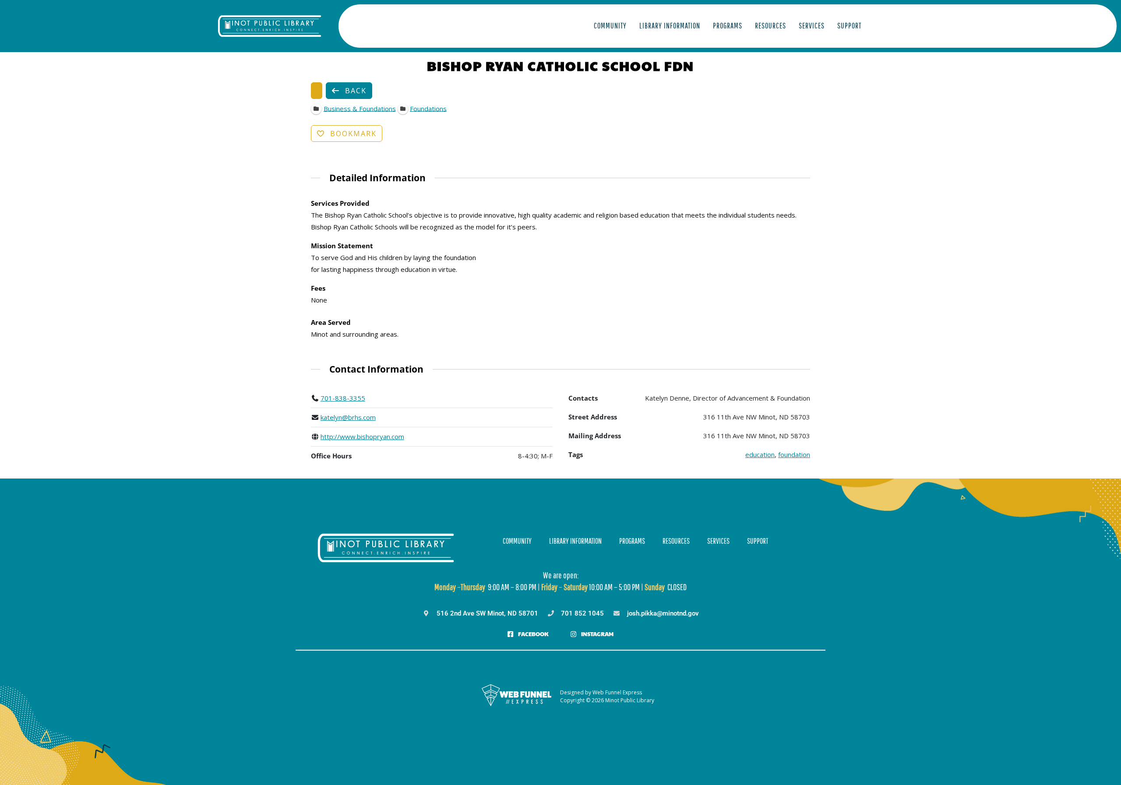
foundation (794, 454)
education (760, 454)
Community (610, 25)
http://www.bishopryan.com (362, 436)
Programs (727, 25)
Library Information (669, 25)
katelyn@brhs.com (348, 417)
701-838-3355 (343, 398)
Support (849, 25)
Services (812, 25)
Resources (770, 25)
